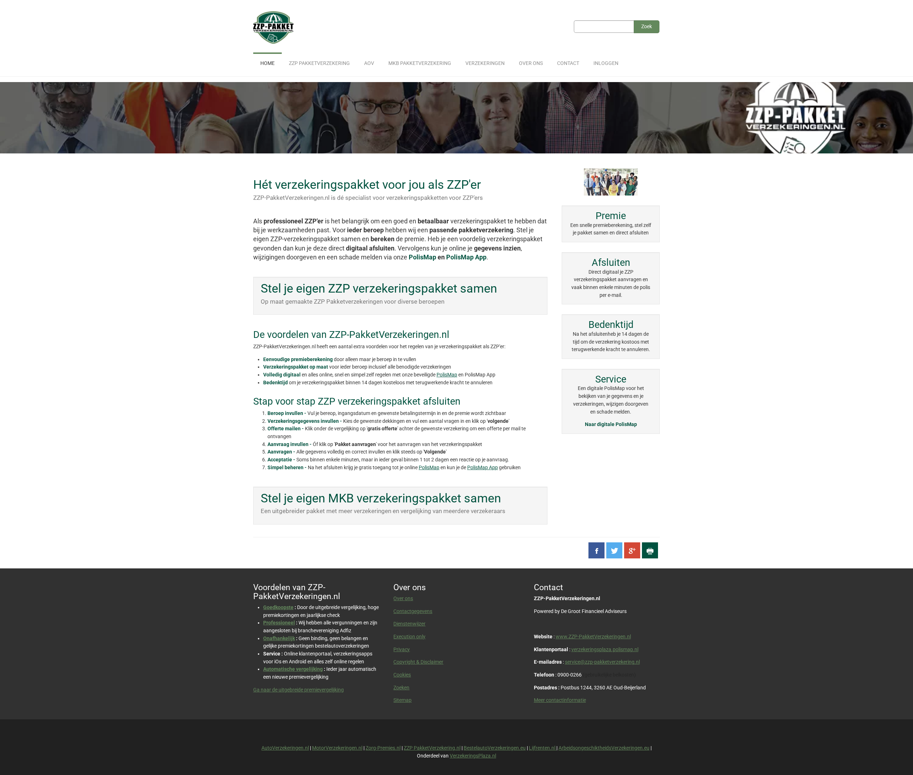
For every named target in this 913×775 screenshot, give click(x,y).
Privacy (401, 649)
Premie (611, 216)
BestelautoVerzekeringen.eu (495, 748)
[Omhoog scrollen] (898, 760)
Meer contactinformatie (560, 700)
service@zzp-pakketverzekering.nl (602, 662)
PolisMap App (466, 257)
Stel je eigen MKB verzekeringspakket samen (381, 498)
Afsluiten (611, 262)
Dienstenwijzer (409, 624)
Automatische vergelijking (293, 669)
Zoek (646, 26)
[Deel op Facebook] (596, 550)
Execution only (409, 636)
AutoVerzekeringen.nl (285, 748)
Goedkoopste (278, 607)
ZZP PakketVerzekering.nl (432, 748)
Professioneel (279, 622)
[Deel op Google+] (632, 550)
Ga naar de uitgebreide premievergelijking (298, 690)
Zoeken (401, 687)
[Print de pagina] (650, 550)
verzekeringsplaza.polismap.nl (604, 649)
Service (610, 379)
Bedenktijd (610, 324)
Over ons (403, 598)
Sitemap (402, 700)
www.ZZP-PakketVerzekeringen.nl (593, 636)
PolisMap (422, 257)
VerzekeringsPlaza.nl (473, 756)
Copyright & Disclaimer (418, 662)
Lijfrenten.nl (542, 748)
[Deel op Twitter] (614, 550)
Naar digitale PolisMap (611, 424)
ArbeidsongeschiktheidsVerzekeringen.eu (603, 748)
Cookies (402, 675)
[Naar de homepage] (273, 27)
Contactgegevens (412, 611)
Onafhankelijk (279, 638)
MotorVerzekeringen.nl (337, 748)
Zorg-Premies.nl (383, 748)
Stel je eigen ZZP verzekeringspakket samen (379, 288)
